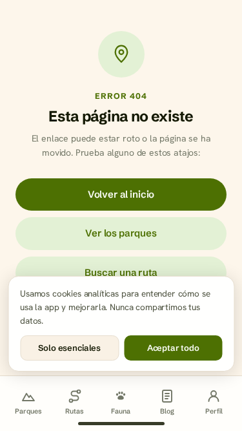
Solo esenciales (69, 347)
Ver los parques (121, 233)
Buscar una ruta (121, 272)
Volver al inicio (121, 194)
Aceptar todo (173, 347)
